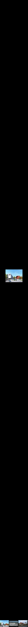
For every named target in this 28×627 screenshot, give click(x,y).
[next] (25, 311)
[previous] (2, 311)
